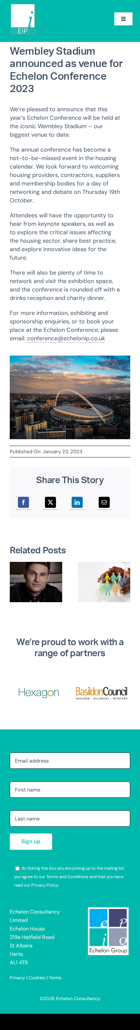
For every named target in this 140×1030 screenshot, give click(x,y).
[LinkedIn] (77, 502)
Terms (55, 978)
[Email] (104, 502)
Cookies (37, 978)
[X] (50, 502)
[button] (15, 582)
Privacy (17, 978)
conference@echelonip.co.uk (66, 338)
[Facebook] (23, 502)
